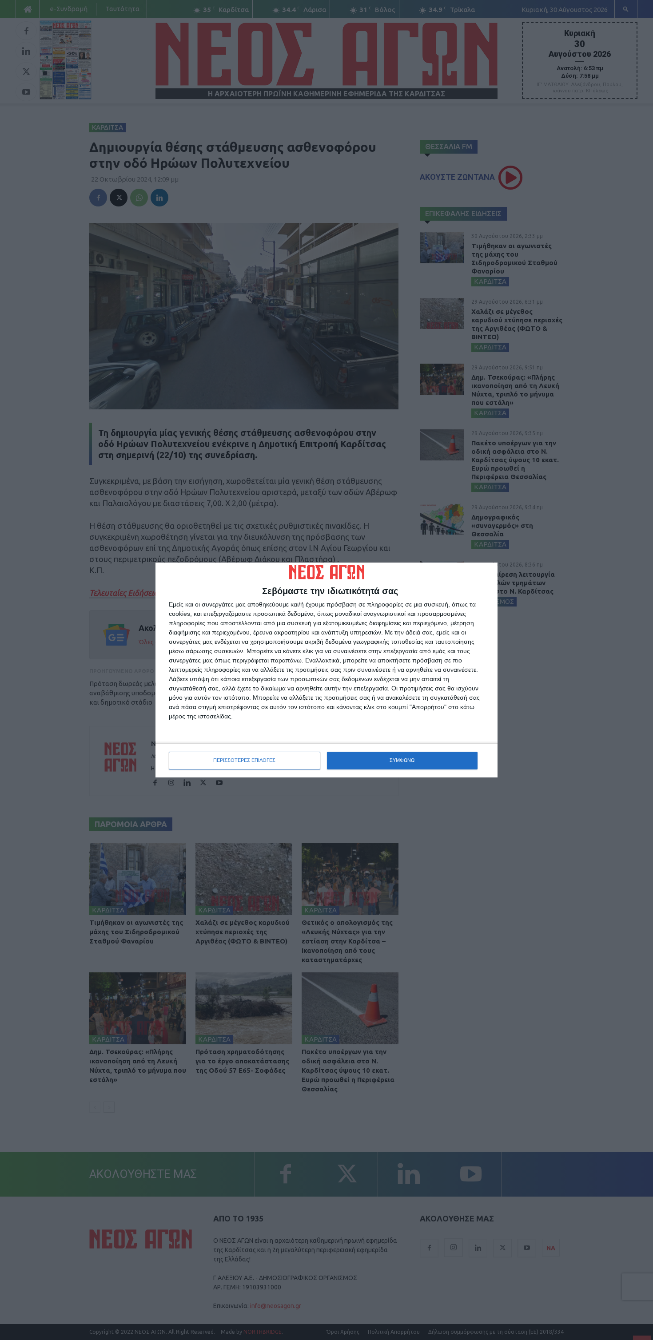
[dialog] (326, 670)
